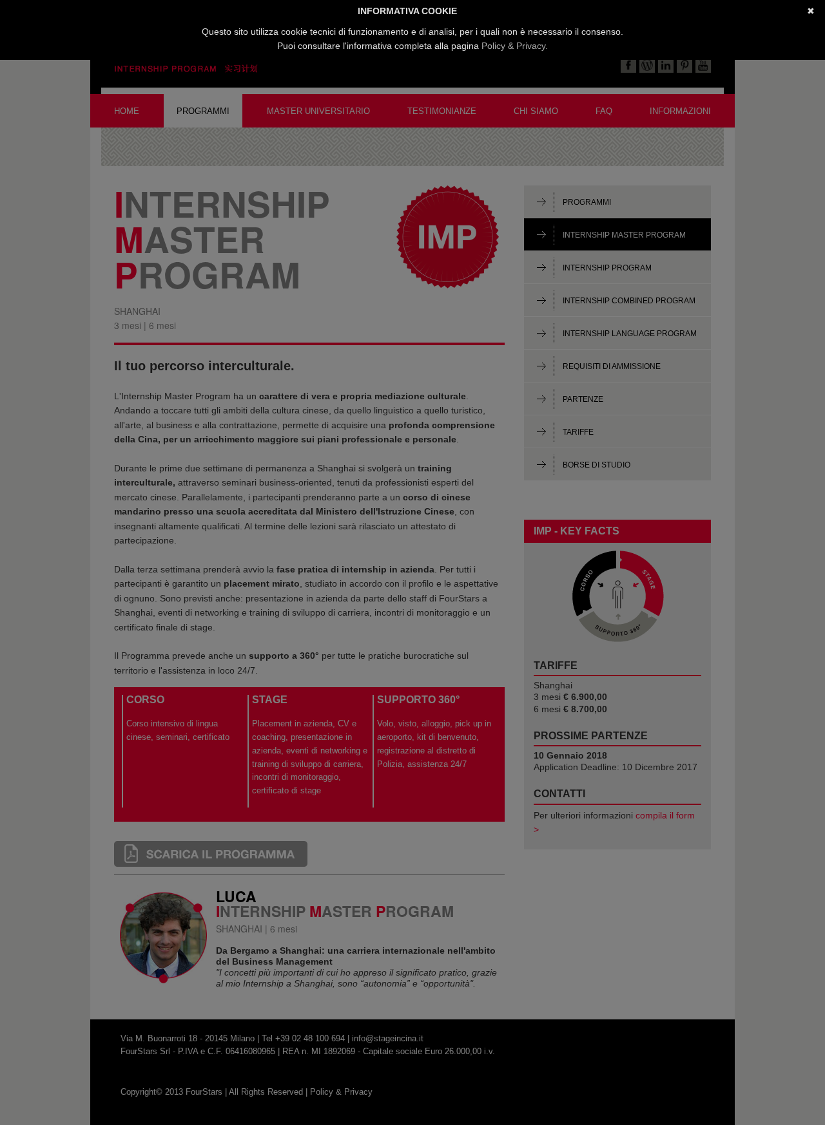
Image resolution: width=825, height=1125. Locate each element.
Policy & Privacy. (514, 46)
